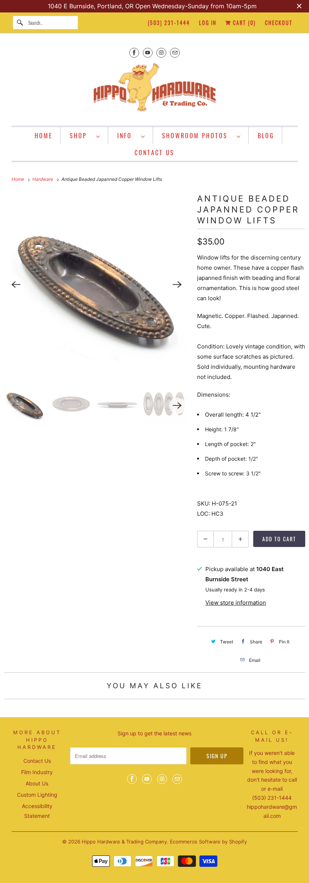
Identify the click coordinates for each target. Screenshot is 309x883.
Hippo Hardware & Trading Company (124, 842)
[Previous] (16, 284)
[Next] (177, 284)
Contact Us (37, 761)
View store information (235, 602)
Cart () (243, 22)
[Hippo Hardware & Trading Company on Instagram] (161, 52)
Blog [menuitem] (266, 135)
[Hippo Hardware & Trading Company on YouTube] (148, 52)
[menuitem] (85, 135)
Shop (81, 135)
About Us (37, 783)
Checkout (278, 22)
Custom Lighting (37, 794)
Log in (207, 22)
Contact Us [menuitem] (154, 152)
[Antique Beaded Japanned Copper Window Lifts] (97, 284)
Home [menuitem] (44, 135)
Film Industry (37, 772)
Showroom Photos (197, 135)
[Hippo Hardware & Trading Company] (155, 89)
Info (127, 135)
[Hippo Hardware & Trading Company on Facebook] (134, 52)
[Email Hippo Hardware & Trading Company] (175, 52)
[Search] (20, 22)
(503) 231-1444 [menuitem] (169, 22)
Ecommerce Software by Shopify (208, 842)
